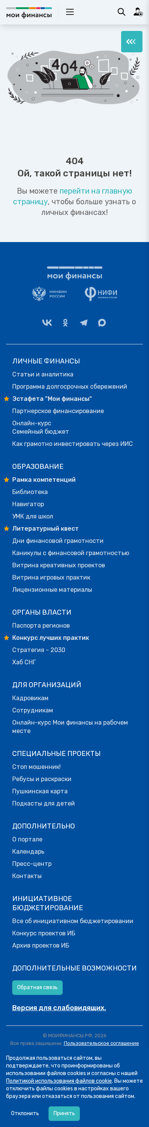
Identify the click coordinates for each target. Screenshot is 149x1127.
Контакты (27, 876)
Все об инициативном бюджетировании (72, 921)
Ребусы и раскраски (41, 779)
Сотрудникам (32, 710)
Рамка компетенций (44, 479)
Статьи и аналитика (42, 374)
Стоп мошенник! (36, 766)
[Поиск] (121, 11)
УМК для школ (32, 516)
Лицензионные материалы (52, 589)
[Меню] (132, 42)
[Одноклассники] (65, 322)
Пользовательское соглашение (101, 1043)
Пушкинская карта (40, 791)
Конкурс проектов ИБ (43, 933)
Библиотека (30, 492)
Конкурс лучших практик (50, 637)
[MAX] (102, 322)
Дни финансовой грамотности (58, 540)
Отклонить (25, 1113)
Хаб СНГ (24, 662)
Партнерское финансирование (58, 411)
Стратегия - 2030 (38, 650)
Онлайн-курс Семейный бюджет (40, 427)
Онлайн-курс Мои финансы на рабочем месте (70, 727)
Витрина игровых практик (51, 577)
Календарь (28, 851)
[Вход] (138, 11)
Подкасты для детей (43, 803)
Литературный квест (45, 528)
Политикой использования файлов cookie (59, 1081)
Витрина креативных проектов (58, 565)
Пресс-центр (32, 863)
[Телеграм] (84, 322)
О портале (27, 839)
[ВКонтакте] (47, 322)
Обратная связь (37, 987)
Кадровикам (30, 698)
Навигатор (28, 504)
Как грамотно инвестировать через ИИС (72, 443)
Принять (64, 1113)
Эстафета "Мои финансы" (52, 398)
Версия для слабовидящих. (59, 1008)
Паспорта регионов (41, 625)
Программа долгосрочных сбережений (69, 386)
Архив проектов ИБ (40, 945)
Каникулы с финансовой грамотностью (70, 553)
